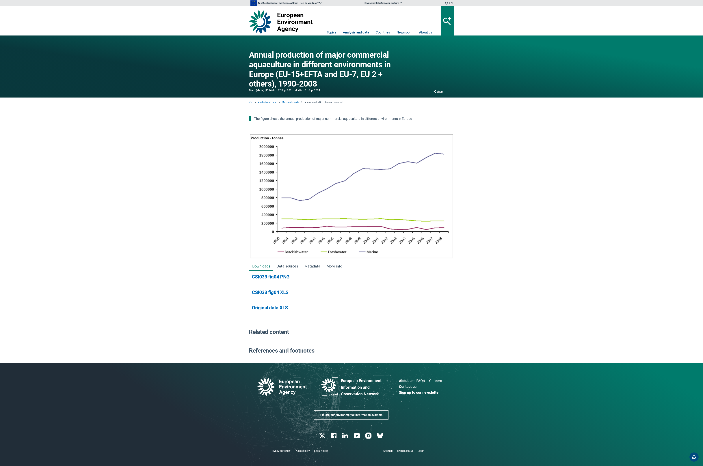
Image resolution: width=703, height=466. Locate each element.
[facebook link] (334, 435)
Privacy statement (281, 450)
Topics (331, 32)
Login (421, 450)
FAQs (420, 381)
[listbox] (286, 3)
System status (405, 450)
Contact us (407, 386)
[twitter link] (322, 435)
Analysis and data (356, 32)
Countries (383, 32)
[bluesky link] (380, 435)
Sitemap (388, 450)
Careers (435, 381)
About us (425, 32)
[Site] (282, 21)
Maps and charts (290, 102)
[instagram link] (368, 435)
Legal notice (321, 450)
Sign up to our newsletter (419, 392)
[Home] (251, 102)
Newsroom (404, 32)
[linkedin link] (345, 435)
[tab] (261, 266)
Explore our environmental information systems (351, 415)
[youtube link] (357, 435)
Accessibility (303, 450)
